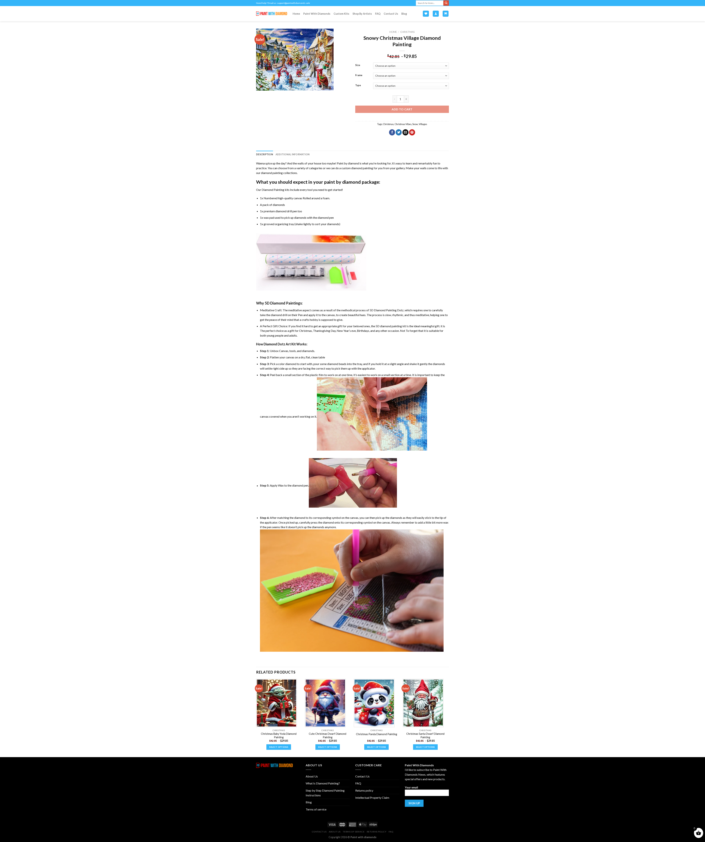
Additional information (293, 154)
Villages (423, 124)
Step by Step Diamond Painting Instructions (325, 793)
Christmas (407, 31)
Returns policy (364, 790)
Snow (415, 124)
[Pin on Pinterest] (412, 132)
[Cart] (446, 14)
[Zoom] (261, 86)
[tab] (264, 154)
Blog (404, 13)
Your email (411, 787)
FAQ (377, 13)
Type (358, 85)
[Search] (446, 3)
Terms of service (316, 809)
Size (357, 65)
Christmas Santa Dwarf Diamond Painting (425, 735)
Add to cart (402, 109)
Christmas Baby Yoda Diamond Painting (279, 735)
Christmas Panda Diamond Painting (376, 734)
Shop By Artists (362, 13)
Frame (358, 75)
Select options (278, 747)
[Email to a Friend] (405, 132)
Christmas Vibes (403, 124)
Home (296, 13)
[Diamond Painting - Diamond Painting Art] (271, 13)
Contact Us (391, 13)
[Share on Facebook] (392, 132)
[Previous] (256, 717)
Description (264, 154)
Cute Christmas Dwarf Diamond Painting (327, 735)
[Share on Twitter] (399, 132)
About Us (312, 776)
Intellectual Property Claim (372, 797)
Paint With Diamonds (316, 13)
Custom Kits (341, 13)
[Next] (448, 717)
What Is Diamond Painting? (323, 783)
